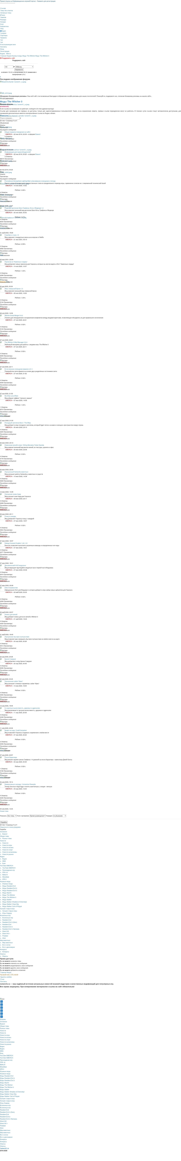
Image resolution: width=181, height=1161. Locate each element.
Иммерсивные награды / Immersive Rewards (20, 784)
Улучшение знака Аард (13, 494)
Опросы (3, 1144)
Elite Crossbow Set (11, 588)
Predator (3, 1126)
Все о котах (4, 1135)
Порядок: (49, 816)
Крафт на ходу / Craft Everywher (16, 730)
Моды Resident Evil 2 (7, 1078)
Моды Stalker (4, 1089)
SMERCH (8, 134)
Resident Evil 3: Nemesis (8, 1119)
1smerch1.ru (4, 1148)
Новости (3, 1030)
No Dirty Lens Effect (11, 396)
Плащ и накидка (10, 516)
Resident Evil (4, 1110)
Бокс (1, 1053)
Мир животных (5, 1130)
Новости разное (5, 1044)
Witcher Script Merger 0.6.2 (14, 315)
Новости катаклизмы (7, 1042)
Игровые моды (5, 1071)
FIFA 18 (2, 1062)
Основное (3, 1021)
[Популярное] (44, 208)
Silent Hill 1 (4, 1123)
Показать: (3, 816)
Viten (1, 416)
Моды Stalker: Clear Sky (8, 1094)
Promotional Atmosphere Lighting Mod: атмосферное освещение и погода (30, 181)
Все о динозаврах (6, 1137)
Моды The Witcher (6, 1085)
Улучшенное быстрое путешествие (17, 637)
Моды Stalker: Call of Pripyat (9, 1096)
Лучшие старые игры (7, 1098)
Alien (1, 1128)
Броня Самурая (10, 659)
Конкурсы (3, 1139)
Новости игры (5, 1035)
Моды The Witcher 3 (11, 101)
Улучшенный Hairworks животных (16, 472)
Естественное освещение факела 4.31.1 (19, 369)
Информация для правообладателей (18, 152)
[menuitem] (6, 10)
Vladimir (3, 228)
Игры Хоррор (4, 1103)
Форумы (3, 1019)
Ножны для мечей (11, 614)
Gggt (1, 255)
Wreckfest (3, 1067)
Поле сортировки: (23, 816)
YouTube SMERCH (6, 1055)
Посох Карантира (11, 757)
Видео (2, 1046)
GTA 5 (2, 1069)
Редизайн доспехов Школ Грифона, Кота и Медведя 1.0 (24, 208)
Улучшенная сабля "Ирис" (14, 681)
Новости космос (5, 1037)
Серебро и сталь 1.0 (12, 235)
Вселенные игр (5, 1105)
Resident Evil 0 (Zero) (7, 1112)
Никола (2, 201)
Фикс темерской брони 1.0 (14, 289)
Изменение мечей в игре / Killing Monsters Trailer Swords (24, 445)
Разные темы (4, 1028)
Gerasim (3, 282)
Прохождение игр (6, 1060)
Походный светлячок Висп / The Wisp (18, 423)
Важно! (37, 134)
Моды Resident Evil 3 (7, 1080)
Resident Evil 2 (5, 1117)
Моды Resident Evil (6, 1076)
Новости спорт (5, 1040)
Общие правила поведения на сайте (17, 132)
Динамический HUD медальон (15, 565)
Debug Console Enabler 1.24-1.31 (16, 543)
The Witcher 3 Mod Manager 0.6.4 (16, 342)
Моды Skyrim (4, 1083)
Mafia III (2, 1064)
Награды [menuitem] (3, 19)
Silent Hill (3, 1121)
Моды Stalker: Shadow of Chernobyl (12, 1092)
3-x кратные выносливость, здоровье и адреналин (22, 708)
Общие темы (4, 1026)
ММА (1, 1051)
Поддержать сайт (8, 58)
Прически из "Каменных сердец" (16, 262)
